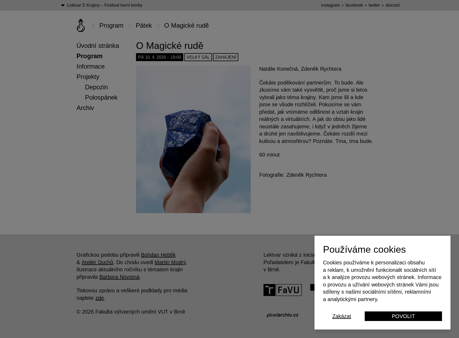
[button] (229, 169)
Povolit (403, 316)
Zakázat (341, 316)
